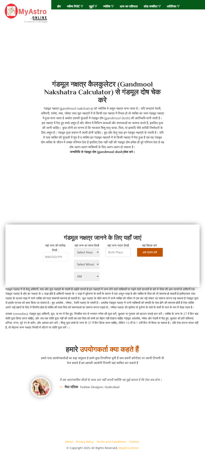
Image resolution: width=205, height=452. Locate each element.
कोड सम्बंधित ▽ (152, 6)
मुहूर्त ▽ (93, 6)
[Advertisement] (102, 52)
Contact (134, 442)
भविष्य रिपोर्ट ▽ (75, 6)
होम (59, 6)
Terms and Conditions (111, 442)
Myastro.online (129, 448)
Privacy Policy (85, 442)
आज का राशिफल (129, 6)
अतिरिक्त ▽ (173, 6)
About (69, 442)
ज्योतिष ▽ (108, 6)
